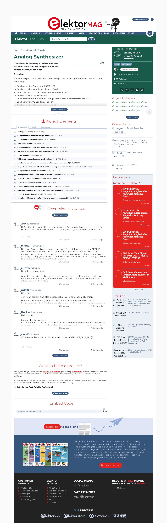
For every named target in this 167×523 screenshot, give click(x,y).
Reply (29, 237)
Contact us (25, 496)
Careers (52, 502)
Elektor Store (55, 496)
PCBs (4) (34, 127)
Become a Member (141, 19)
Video (81, 33)
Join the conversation (129, 69)
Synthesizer (126, 64)
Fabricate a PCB (61, 393)
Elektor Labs (55, 494)
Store (131, 33)
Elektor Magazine (57, 491)
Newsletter (119, 33)
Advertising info (28, 499)
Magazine (35, 33)
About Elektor (55, 488)
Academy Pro (95, 33)
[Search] (91, 39)
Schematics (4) (46, 127)
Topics (23, 33)
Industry (70, 33)
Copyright (25, 494)
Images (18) (22, 127)
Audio (117, 64)
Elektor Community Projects (33, 50)
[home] (16, 33)
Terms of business (29, 491)
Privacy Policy (26, 488)
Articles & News (53, 33)
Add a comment (61, 215)
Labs (106, 33)
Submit (52, 499)
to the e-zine (62, 426)
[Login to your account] (152, 19)
